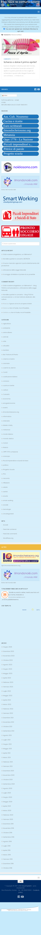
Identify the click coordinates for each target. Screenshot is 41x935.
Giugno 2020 (7, 797)
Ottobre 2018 (7, 868)
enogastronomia (9, 403)
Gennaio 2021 (7, 766)
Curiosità (7, 59)
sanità (5, 492)
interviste (6, 421)
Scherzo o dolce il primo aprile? (20, 62)
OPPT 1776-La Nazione (10, 452)
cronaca (6, 381)
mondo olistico (8, 439)
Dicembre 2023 (8, 651)
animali (5, 337)
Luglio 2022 (7, 691)
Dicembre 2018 (8, 864)
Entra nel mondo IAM (8, 190)
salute (5, 487)
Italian (5, 95)
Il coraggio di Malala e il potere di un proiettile (19, 274)
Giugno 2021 (7, 744)
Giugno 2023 (7, 669)
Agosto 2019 (7, 841)
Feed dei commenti (10, 534)
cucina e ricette (8, 385)
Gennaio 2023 (8, 687)
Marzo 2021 (7, 757)
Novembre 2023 (8, 656)
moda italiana (8, 434)
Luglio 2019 (6, 846)
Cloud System (27, 886)
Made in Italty (7, 425)
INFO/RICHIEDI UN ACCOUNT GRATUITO (14, 105)
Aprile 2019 (6, 850)
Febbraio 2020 (8, 815)
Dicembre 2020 (8, 771)
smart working (8, 500)
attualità (6, 346)
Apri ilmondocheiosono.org (10, 565)
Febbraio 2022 (8, 709)
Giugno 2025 (7, 647)
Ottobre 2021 (7, 726)
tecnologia (7, 509)
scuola (5, 496)
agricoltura (7, 324)
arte (4, 341)
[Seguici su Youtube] (38, 89)
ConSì (5, 372)
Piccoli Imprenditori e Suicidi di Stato (15, 461)
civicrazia (6, 363)
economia (6, 399)
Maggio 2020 (7, 802)
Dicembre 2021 (8, 718)
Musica (5, 447)
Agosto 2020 (7, 788)
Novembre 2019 (8, 828)
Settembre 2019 (8, 837)
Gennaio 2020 (8, 819)
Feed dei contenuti (9, 529)
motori (5, 443)
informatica (7, 416)
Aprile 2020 (7, 806)
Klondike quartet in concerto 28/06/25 (16, 259)
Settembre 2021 (8, 731)
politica (5, 465)
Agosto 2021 (7, 735)
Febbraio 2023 (8, 682)
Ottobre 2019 (7, 833)
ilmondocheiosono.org (11, 412)
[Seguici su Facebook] (35, 89)
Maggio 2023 (7, 673)
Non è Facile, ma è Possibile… (20, 308)
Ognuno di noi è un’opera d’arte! (20, 304)
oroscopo (6, 456)
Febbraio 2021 (8, 762)
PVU (4, 474)
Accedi (5, 525)
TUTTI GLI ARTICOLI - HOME (10, 100)
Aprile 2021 (6, 753)
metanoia (6, 430)
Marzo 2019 (7, 855)
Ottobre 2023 (8, 660)
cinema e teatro (9, 359)
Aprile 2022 (7, 700)
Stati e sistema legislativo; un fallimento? (17, 254)
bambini (6, 350)
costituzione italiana (10, 377)
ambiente (6, 328)
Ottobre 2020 (8, 780)
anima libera (7, 332)
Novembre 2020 (8, 775)
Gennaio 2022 (8, 713)
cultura (5, 390)
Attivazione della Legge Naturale (14, 270)
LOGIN (3, 102)
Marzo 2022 (7, 704)
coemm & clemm (9, 368)
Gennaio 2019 (7, 859)
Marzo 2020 (7, 810)
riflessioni (6, 483)
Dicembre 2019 (8, 824)
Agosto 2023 (7, 665)
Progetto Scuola (8, 469)
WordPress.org (8, 538)
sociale (5, 505)
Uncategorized (8, 514)
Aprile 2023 (7, 678)
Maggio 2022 (7, 696)
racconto (6, 478)
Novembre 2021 (8, 722)
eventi (5, 408)
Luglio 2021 (6, 740)
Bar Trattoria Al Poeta (10, 355)
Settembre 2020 (9, 784)
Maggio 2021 (7, 749)
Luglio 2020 (7, 793)
